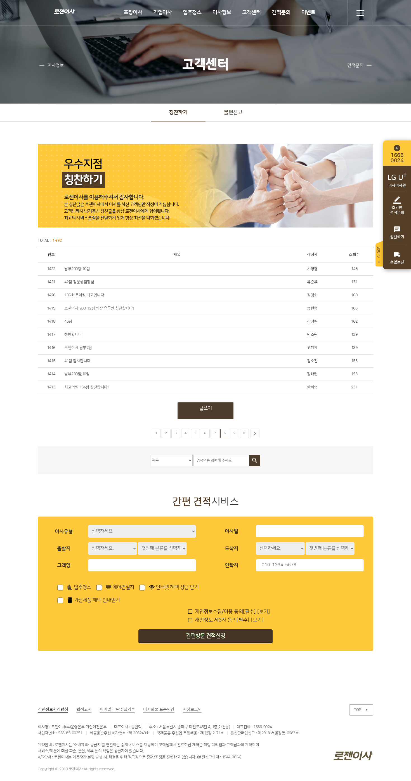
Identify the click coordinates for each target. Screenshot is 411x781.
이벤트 (308, 12)
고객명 (63, 565)
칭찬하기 (178, 112)
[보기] (263, 612)
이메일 (117, 709)
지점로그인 (192, 709)
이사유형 (64, 531)
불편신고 (233, 112)
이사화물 (158, 709)
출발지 (63, 548)
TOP (361, 710)
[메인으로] (64, 11)
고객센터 (251, 12)
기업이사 (162, 12)
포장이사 (133, 12)
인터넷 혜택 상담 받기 (177, 587)
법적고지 (83, 709)
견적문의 (281, 12)
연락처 (231, 565)
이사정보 (221, 12)
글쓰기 (205, 408)
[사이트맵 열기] (360, 12)
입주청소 (192, 12)
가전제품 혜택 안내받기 (96, 600)
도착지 (231, 548)
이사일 (231, 531)
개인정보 (53, 709)
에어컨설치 (122, 587)
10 (244, 433)
